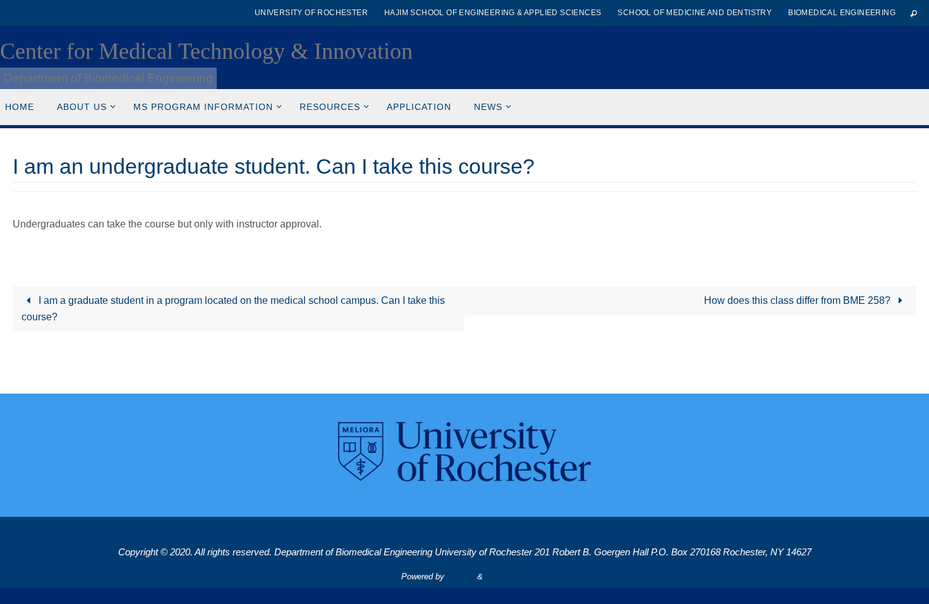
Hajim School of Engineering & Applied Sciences (492, 12)
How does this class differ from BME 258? (798, 300)
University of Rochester (311, 12)
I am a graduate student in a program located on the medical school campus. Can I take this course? (232, 308)
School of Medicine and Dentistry (694, 12)
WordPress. (506, 576)
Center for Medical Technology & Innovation (206, 51)
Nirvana (461, 576)
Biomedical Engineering (842, 12)
